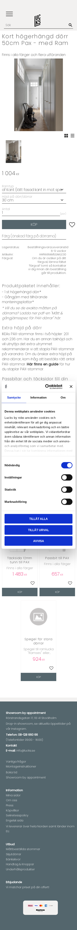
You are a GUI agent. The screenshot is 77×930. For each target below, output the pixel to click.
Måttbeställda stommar (23, 849)
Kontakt (11, 745)
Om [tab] (63, 397)
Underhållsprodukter (20, 869)
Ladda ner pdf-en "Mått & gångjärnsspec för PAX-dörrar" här (32, 316)
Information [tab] (38, 397)
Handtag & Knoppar (20, 864)
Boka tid (11, 772)
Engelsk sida (14, 820)
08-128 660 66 (28, 735)
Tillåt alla (38, 518)
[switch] (66, 477)
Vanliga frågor (16, 762)
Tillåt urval (38, 529)
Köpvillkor (12, 810)
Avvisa (38, 541)
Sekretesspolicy (17, 815)
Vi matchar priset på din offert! (27, 887)
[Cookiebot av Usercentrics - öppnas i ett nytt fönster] (46, 386)
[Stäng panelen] (71, 386)
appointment (36, 713)
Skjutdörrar (13, 854)
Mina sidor (13, 795)
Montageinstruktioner (21, 766)
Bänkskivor (13, 859)
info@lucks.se (25, 751)
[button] (9, 14)
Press (9, 805)
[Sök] (70, 25)
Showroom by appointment (26, 777)
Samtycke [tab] (14, 397)
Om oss (11, 800)
